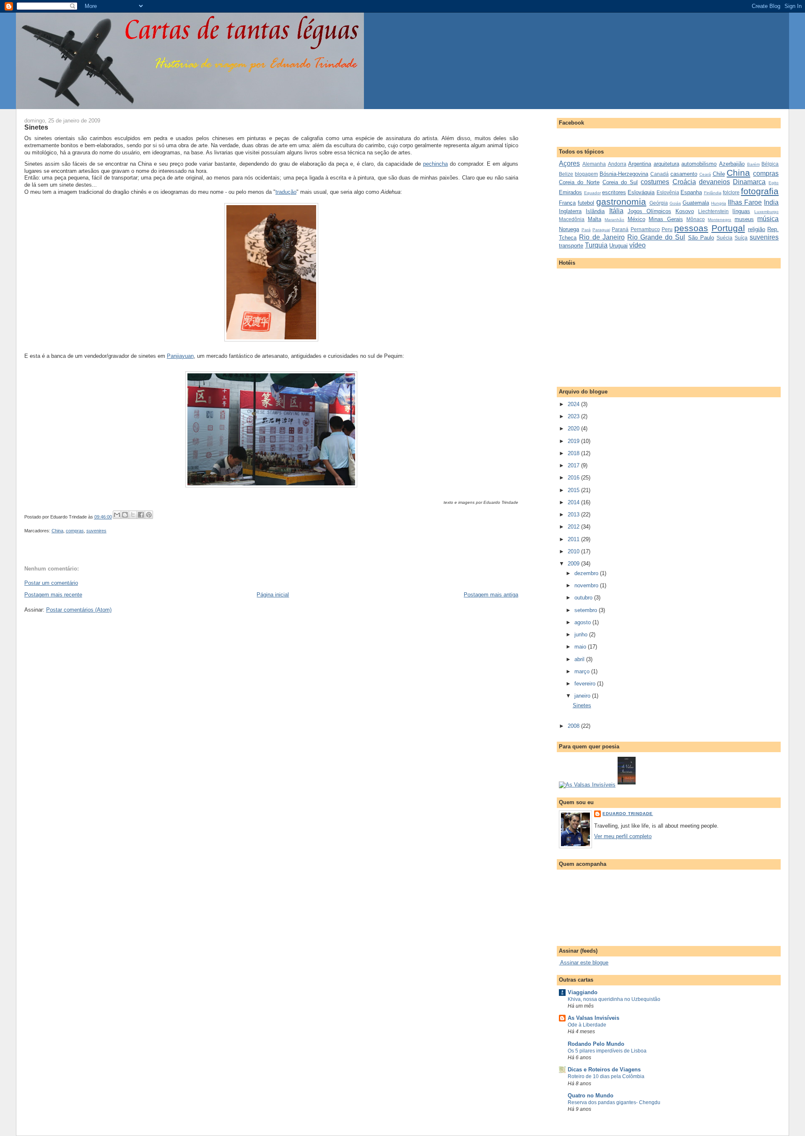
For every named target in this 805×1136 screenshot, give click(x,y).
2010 (574, 551)
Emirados (570, 192)
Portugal (728, 228)
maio (581, 647)
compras (75, 530)
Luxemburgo (766, 211)
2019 (574, 441)
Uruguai (618, 245)
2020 (574, 428)
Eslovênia (668, 192)
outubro (584, 597)
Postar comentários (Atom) (79, 610)
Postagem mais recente (53, 594)
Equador (592, 192)
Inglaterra (570, 211)
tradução (285, 192)
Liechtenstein (713, 211)
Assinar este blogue (583, 962)
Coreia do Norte (579, 182)
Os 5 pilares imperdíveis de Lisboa (607, 1051)
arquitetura (666, 164)
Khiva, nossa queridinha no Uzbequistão (614, 999)
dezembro (587, 573)
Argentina (639, 164)
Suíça (741, 237)
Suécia (724, 237)
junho (581, 634)
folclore (731, 192)
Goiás (675, 203)
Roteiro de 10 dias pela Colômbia (606, 1076)
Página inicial (273, 594)
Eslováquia (641, 192)
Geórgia (658, 203)
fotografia (760, 191)
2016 (574, 477)
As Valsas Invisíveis (593, 1018)
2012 (574, 527)
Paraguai (601, 229)
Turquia (596, 245)
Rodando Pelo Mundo (596, 1044)
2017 (574, 465)
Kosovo (684, 211)
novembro (587, 585)
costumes (655, 181)
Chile (719, 174)
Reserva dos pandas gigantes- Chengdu (614, 1102)
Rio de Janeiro (601, 237)
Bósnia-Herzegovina (624, 174)
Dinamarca (749, 181)
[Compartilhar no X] (133, 515)
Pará (586, 229)
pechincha (435, 164)
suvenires (96, 530)
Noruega (569, 229)
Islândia (595, 211)
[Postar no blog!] (125, 515)
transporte (571, 245)
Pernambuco (645, 229)
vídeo (637, 245)
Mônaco (695, 219)
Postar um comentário (51, 583)
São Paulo (701, 237)
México (636, 219)
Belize (566, 174)
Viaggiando (582, 992)
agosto (583, 622)
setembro (586, 610)
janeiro (583, 696)
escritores (614, 192)
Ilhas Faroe (745, 202)
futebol (586, 203)
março (582, 671)
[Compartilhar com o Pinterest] (149, 515)
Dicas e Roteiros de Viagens (604, 1069)
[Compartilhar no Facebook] (141, 515)
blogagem (586, 174)
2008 (574, 726)
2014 (574, 502)
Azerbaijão (732, 164)
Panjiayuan (180, 356)
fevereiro (585, 683)
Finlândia (713, 192)
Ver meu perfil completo (623, 836)
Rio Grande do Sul (656, 237)
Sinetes (36, 127)
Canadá (659, 174)
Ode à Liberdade (587, 1025)
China (57, 530)
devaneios (714, 181)
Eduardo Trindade (627, 813)
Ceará (705, 174)
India (771, 202)
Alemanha (594, 164)
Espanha (691, 192)
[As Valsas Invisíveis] (626, 785)
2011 (574, 539)
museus (744, 219)
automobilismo (699, 164)
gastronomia (621, 201)
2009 (574, 563)
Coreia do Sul (620, 182)
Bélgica (770, 164)
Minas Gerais (666, 219)
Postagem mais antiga (491, 594)
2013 (574, 514)
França (567, 203)
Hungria (718, 203)
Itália (616, 210)
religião (756, 229)
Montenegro (719, 219)
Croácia (684, 181)
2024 (574, 404)
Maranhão (614, 219)
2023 (574, 416)
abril (580, 659)
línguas (741, 211)
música (768, 218)
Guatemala (696, 203)
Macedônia (571, 219)
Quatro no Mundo (590, 1095)
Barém (753, 164)
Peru (667, 229)
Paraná (620, 229)
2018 (574, 453)
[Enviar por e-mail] (117, 515)
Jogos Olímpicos (649, 211)
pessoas (691, 228)
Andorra (617, 164)
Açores (569, 163)
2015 (574, 490)
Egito (774, 182)
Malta (594, 219)
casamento (683, 174)
